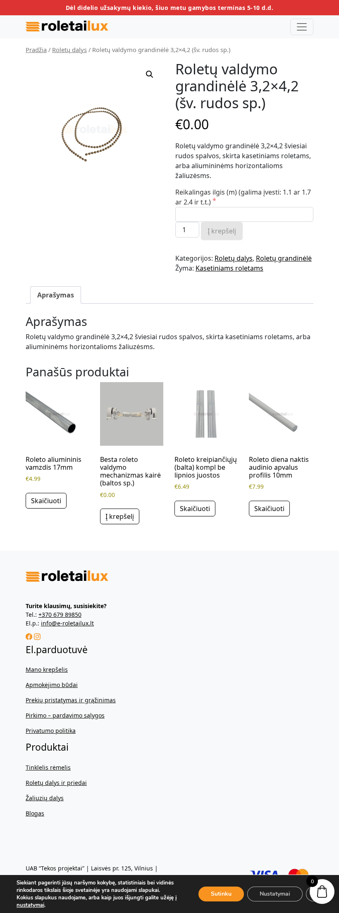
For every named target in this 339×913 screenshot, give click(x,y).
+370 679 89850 (59, 614)
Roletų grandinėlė (284, 258)
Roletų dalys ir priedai (56, 783)
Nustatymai (275, 894)
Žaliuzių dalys (45, 798)
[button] (149, 74)
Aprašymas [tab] (55, 295)
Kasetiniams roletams (229, 268)
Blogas (35, 813)
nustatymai (30, 905)
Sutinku (221, 894)
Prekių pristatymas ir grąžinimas (71, 700)
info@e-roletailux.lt (67, 623)
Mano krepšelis (47, 669)
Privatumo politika (51, 731)
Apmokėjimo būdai (52, 685)
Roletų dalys (69, 49)
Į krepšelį (222, 230)
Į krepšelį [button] (119, 516)
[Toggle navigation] (301, 27)
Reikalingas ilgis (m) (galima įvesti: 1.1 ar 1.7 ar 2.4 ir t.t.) (243, 197)
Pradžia (36, 49)
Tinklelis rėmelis (48, 767)
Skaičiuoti (46, 500)
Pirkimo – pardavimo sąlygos (65, 715)
